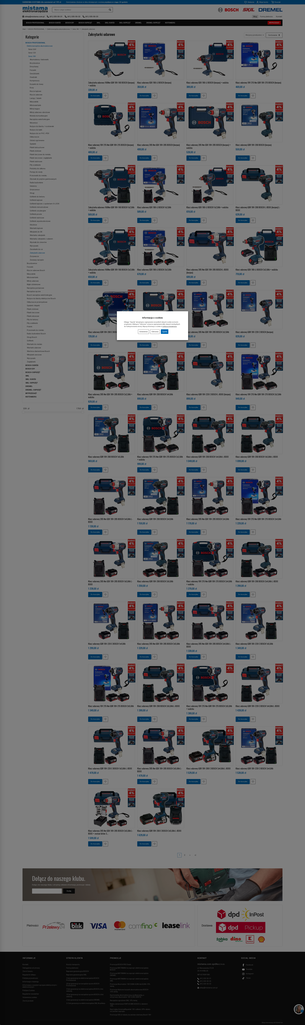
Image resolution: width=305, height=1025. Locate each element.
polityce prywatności (170, 326)
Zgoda (164, 332)
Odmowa (154, 332)
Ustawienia (143, 332)
